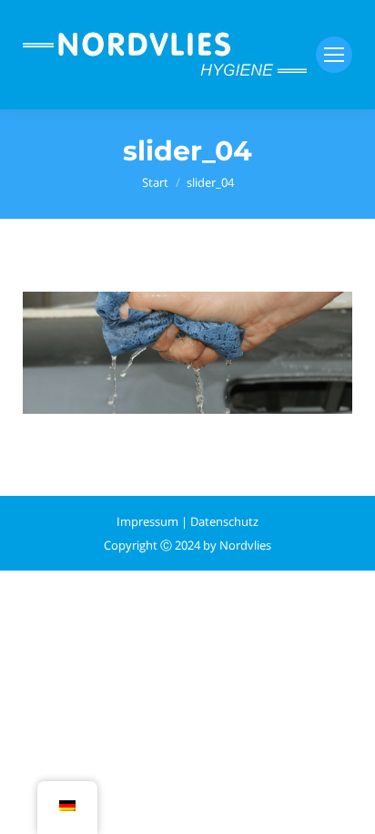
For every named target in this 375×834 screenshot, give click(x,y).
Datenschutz (224, 521)
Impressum (147, 521)
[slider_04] (187, 353)
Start (155, 182)
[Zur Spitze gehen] (346, 805)
